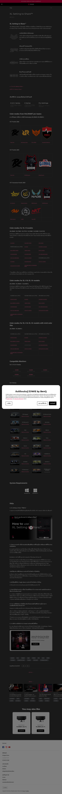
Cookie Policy (9, 398)
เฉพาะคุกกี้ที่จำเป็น (42, 403)
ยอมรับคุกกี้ (52, 403)
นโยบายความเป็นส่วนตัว (18, 398)
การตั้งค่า (9, 403)
